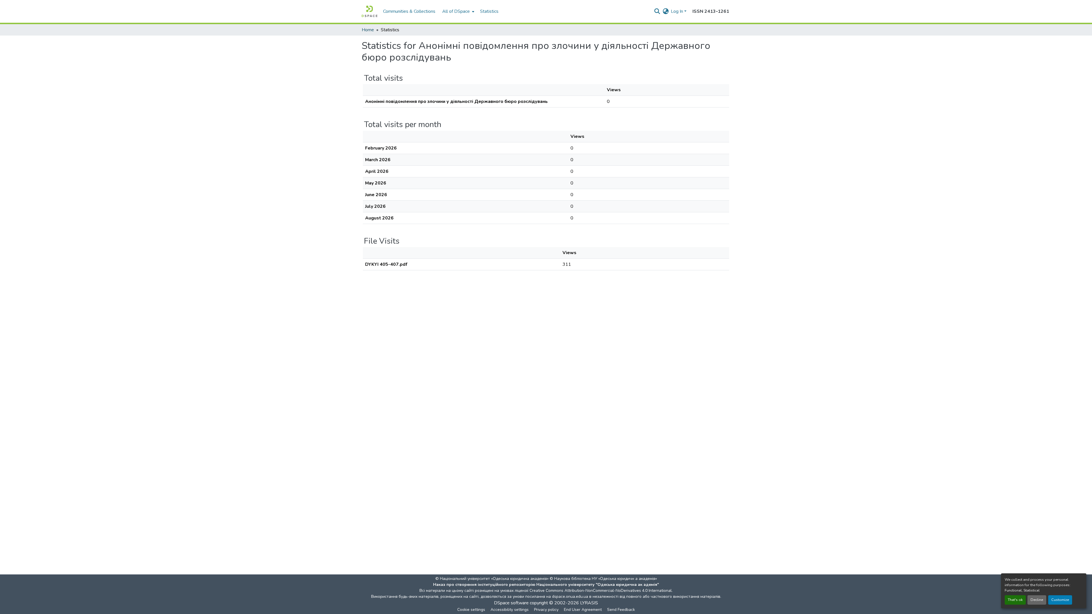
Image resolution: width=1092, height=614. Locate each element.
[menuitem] (457, 11)
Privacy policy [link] (546, 609)
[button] (369, 11)
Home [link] (368, 30)
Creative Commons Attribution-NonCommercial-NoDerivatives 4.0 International (601, 590)
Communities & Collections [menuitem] (409, 11)
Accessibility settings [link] (510, 609)
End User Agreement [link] (583, 609)
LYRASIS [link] (589, 603)
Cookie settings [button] (471, 609)
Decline (1037, 599)
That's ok (1015, 599)
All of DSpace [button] (456, 11)
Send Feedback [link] (621, 609)
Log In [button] (677, 11)
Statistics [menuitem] (489, 11)
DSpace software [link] (511, 603)
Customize (1060, 599)
